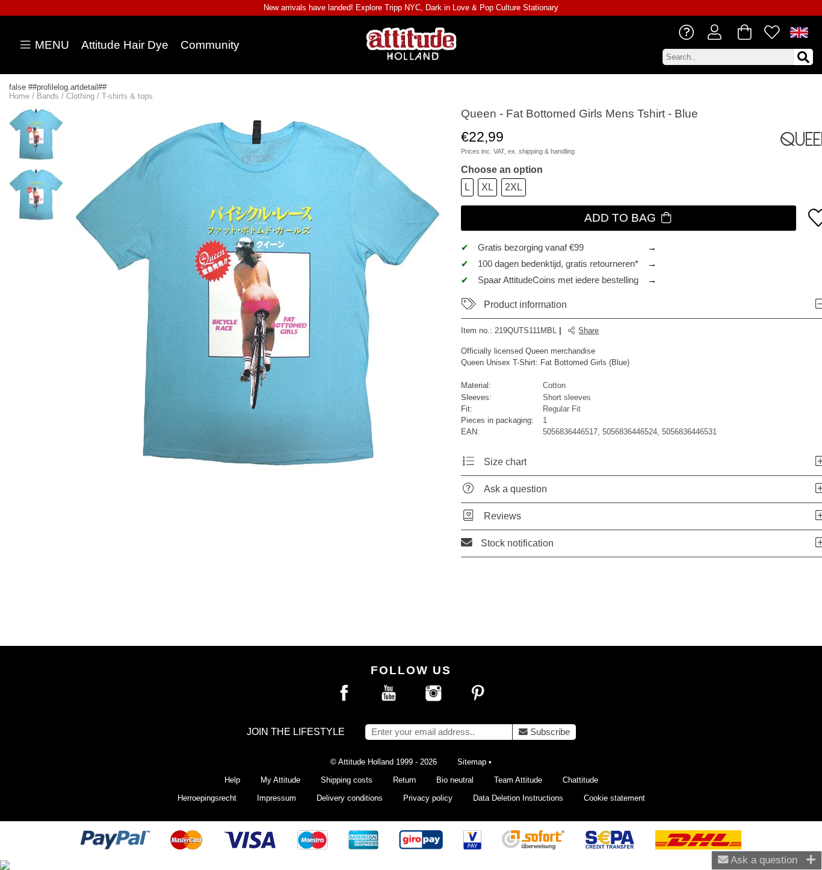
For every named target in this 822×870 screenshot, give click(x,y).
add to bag (621, 217)
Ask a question (762, 860)
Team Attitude (518, 779)
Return (404, 779)
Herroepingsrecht (207, 798)
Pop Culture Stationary (519, 7)
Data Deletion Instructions (518, 798)
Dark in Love (447, 7)
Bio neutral (455, 779)
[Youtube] (389, 693)
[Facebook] (344, 693)
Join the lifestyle (296, 732)
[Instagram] (433, 693)
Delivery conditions (350, 798)
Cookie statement (614, 798)
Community (210, 45)
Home (19, 96)
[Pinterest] (478, 693)
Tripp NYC (403, 7)
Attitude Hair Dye (124, 45)
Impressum (276, 798)
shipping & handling (547, 151)
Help (232, 779)
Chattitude (580, 779)
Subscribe (549, 732)
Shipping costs (346, 779)
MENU (50, 45)
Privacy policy (428, 798)
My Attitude (280, 779)
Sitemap (471, 761)
